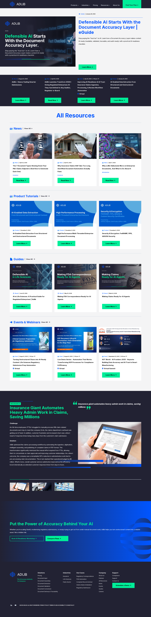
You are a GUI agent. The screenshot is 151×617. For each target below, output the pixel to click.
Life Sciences (67, 579)
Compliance (116, 575)
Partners (101, 578)
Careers (101, 591)
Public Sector (67, 582)
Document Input (42, 578)
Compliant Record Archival (84, 582)
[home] (17, 4)
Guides (101, 589)
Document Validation (44, 586)
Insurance (66, 576)
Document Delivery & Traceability (48, 591)
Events (101, 586)
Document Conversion (44, 589)
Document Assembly (44, 581)
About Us (101, 575)
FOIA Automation (81, 579)
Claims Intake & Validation (84, 585)
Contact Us (115, 581)
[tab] (19, 485)
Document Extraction (44, 583)
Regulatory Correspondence (85, 576)
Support (114, 578)
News (100, 583)
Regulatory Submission (83, 588)
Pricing (40, 575)
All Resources (103, 581)
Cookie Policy (70, 605)
